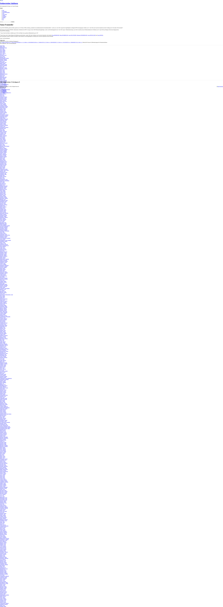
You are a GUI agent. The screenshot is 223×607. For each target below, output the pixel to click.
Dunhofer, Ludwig (3, 315)
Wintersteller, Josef (3, 161)
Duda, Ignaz (2, 283)
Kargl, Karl (2, 76)
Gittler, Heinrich (3, 360)
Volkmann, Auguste (3, 300)
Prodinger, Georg (3, 389)
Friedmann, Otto (3, 173)
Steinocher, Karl (3, 547)
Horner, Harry (2, 136)
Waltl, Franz (2, 95)
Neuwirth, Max (3, 464)
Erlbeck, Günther (3, 599)
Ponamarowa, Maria (3, 169)
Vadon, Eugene (3, 248)
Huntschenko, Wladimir (4, 259)
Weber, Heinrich (3, 418)
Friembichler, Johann (4, 106)
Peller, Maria (2, 270)
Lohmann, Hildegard (4, 406)
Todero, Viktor (2, 232)
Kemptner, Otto (3, 352)
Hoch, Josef (2, 280)
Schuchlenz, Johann (3, 228)
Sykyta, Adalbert (3, 264)
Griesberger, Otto (3, 62)
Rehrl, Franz (2, 147)
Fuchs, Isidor (2, 51)
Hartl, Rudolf (2, 400)
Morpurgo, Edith (3, 444)
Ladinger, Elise (3, 192)
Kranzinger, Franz (3, 163)
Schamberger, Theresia (4, 539)
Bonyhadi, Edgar (3, 490)
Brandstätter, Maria (3, 284)
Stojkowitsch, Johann (4, 387)
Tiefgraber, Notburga (4, 507)
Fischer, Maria (2, 314)
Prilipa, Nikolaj (3, 257)
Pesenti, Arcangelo (3, 286)
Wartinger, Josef (3, 396)
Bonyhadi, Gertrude (3, 491)
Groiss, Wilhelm (3, 104)
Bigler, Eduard (2, 452)
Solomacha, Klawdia (4, 244)
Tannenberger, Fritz (3, 424)
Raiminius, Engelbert (4, 574)
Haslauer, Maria (3, 501)
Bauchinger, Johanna (4, 198)
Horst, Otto (2, 340)
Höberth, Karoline (3, 156)
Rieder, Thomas (3, 100)
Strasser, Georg (3, 317)
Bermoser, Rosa (3, 561)
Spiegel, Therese (3, 470)
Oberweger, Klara (3, 271)
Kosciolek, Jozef (3, 222)
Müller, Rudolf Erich (4, 469)
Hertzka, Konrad (3, 377)
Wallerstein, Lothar (3, 119)
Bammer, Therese (3, 533)
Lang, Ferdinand (3, 546)
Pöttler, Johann (2, 331)
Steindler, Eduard (3, 423)
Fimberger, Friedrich (4, 335)
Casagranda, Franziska (4, 525)
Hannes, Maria (2, 193)
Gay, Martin (2, 290)
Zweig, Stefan (2, 239)
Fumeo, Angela (3, 108)
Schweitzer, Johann (3, 325)
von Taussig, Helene (4, 371)
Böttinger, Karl (3, 384)
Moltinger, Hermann (3, 185)
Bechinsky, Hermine (4, 445)
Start (3, 10)
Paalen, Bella (2, 130)
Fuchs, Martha (2, 50)
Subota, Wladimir (3, 224)
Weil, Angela (2, 453)
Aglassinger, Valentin (4, 564)
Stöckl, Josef (2, 184)
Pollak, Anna (2, 489)
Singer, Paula (2, 476)
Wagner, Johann (3, 405)
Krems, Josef (2, 580)
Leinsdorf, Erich (3, 132)
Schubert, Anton (3, 606)
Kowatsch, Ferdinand (4, 226)
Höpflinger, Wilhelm (4, 217)
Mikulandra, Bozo (3, 223)
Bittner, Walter (2, 63)
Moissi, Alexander (3, 131)
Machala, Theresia (3, 309)
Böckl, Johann (2, 159)
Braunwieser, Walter (3, 404)
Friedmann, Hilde (3, 174)
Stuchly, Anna (2, 372)
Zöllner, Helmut (3, 409)
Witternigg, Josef (3, 354)
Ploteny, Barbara (3, 214)
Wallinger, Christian (3, 363)
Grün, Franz (2, 45)
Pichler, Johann (3, 504)
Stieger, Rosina (3, 410)
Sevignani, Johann (3, 99)
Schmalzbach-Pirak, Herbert (5, 427)
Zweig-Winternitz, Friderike (5, 238)
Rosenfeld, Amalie (3, 468)
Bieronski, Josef (3, 291)
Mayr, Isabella (2, 416)
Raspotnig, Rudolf (3, 534)
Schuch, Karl (2, 304)
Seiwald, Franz (3, 321)
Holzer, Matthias (3, 382)
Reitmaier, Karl (3, 569)
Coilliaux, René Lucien (4, 170)
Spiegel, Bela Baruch (4, 471)
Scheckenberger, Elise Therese (5, 413)
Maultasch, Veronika (4, 519)
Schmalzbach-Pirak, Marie (5, 428)
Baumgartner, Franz (3, 107)
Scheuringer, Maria (3, 306)
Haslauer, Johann (3, 500)
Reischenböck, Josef (4, 568)
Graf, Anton (2, 359)
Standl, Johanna (3, 518)
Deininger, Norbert (3, 197)
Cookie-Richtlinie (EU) (6, 92)
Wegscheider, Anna (3, 499)
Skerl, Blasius (2, 320)
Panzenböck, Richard (4, 344)
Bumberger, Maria (3, 557)
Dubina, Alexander (3, 260)
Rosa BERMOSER (55, 35)
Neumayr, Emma (3, 412)
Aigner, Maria (2, 220)
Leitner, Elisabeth (3, 531)
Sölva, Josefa (2, 527)
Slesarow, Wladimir (3, 255)
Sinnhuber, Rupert (3, 186)
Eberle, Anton (2, 585)
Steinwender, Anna (3, 540)
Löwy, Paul (2, 48)
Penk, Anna (2, 367)
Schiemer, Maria (3, 526)
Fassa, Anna (2, 521)
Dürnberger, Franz (3, 47)
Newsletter (4, 16)
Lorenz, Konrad (3, 356)
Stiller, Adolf (2, 522)
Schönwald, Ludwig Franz (5, 235)
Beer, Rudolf (2, 565)
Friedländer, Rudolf (3, 420)
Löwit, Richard (3, 375)
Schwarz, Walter (3, 451)
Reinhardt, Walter (3, 570)
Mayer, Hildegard (3, 154)
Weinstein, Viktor (3, 55)
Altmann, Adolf (3, 380)
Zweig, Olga (2, 293)
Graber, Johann (3, 341)
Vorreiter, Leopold (3, 60)
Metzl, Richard (3, 430)
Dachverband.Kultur (6, 89)
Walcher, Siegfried (3, 150)
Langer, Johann (3, 590)
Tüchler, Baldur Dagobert (4, 407)
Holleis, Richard (3, 595)
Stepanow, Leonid (3, 253)
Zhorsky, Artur (2, 514)
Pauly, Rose (2, 129)
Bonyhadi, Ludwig (3, 492)
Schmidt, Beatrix (3, 305)
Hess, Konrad (2, 167)
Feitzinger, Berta (3, 196)
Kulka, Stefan (2, 287)
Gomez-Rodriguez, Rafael (5, 225)
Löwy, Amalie (2, 474)
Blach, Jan (2, 383)
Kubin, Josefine (3, 515)
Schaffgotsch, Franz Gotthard (5, 240)
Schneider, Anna (3, 111)
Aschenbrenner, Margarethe (5, 316)
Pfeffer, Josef (2, 605)
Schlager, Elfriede (3, 152)
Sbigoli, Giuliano (3, 206)
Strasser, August (3, 602)
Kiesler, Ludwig (3, 462)
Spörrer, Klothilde (3, 151)
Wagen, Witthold (3, 485)
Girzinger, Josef (3, 323)
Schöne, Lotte (2, 126)
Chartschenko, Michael (4, 603)
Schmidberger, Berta (4, 179)
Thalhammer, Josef (3, 398)
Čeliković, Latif (3, 243)
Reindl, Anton (2, 556)
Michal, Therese (3, 87)
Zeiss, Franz (2, 250)
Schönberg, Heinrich (4, 604)
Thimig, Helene (3, 123)
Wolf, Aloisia (2, 388)
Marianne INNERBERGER (82, 35)
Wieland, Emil (2, 419)
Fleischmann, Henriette (4, 379)
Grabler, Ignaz (2, 334)
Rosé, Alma (2, 144)
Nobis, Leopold (3, 153)
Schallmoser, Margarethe (4, 230)
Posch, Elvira (2, 535)
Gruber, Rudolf (3, 536)
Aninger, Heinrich (3, 479)
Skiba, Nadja (2, 168)
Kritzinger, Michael (3, 357)
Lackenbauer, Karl (3, 275)
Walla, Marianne (3, 121)
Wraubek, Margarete (4, 466)
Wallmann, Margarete (4, 118)
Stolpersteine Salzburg (9, 3)
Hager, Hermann (3, 219)
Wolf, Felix (2, 94)
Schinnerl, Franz (3, 600)
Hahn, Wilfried (3, 78)
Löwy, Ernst (2, 56)
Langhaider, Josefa (3, 64)
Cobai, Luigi (2, 247)
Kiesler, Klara (2, 461)
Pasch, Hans (2, 70)
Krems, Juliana (3, 579)
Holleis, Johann (3, 524)
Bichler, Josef (2, 79)
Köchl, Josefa (2, 113)
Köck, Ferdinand (3, 537)
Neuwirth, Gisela (3, 465)
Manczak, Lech (3, 289)
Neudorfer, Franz (3, 273)
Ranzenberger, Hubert (4, 351)
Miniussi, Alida (3, 109)
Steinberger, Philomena (4, 265)
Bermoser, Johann (3, 562)
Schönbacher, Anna (3, 172)
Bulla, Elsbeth (2, 447)
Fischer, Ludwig (3, 473)
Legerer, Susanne (3, 548)
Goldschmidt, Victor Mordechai (6, 378)
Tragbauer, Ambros (3, 96)
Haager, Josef (2, 72)
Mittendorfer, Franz (3, 497)
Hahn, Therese (2, 195)
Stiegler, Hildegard (3, 303)
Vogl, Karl (2, 523)
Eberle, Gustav (3, 584)
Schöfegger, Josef (3, 506)
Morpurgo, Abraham (4, 446)
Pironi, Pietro (2, 207)
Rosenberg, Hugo (3, 421)
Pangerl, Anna (2, 529)
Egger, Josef (2, 417)
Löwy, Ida (2, 495)
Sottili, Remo (2, 205)
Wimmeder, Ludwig (3, 73)
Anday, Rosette (3, 139)
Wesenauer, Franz (3, 249)
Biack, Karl (2, 361)
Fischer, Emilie (3, 472)
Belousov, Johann (3, 542)
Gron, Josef (2, 358)
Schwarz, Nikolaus (3, 343)
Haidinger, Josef (3, 337)
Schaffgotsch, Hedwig (4, 127)
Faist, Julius (2, 231)
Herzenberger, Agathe (4, 583)
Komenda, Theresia (3, 277)
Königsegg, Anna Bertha (4, 180)
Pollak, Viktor (2, 435)
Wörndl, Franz (2, 88)
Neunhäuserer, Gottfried (4, 594)
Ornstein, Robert (3, 83)
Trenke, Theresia (3, 302)
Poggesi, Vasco (3, 203)
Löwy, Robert (2, 49)
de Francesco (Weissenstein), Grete (6, 294)
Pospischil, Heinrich (3, 149)
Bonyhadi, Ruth (3, 183)
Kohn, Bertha (2, 296)
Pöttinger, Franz (3, 543)
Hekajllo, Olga (2, 402)
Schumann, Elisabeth (4, 125)
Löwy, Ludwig (3, 53)
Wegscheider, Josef (3, 498)
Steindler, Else (2, 57)
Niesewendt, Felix (3, 101)
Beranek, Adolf (3, 187)
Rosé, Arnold (2, 145)
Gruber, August (3, 545)
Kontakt (3, 17)
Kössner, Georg (3, 103)
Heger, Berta (2, 158)
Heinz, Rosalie (2, 218)
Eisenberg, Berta (3, 443)
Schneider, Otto (3, 601)
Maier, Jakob (2, 102)
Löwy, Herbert (2, 494)
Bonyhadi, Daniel (3, 493)
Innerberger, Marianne (4, 558)
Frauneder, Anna (3, 553)
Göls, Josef (2, 503)
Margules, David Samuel (4, 146)
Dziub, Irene (2, 181)
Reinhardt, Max (3, 128)
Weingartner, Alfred (3, 408)
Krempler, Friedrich (3, 227)
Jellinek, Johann (3, 484)
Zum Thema (4, 14)
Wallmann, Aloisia (3, 262)
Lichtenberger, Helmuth (4, 576)
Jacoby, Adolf (2, 242)
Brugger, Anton (3, 390)
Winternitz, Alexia (3, 237)
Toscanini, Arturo (3, 122)
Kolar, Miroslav (3, 246)
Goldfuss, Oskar (3, 516)
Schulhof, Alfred (3, 434)
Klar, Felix (2, 454)
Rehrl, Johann (2, 190)
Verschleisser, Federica (4, 114)
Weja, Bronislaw (3, 350)
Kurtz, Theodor (3, 449)
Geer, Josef (2, 370)
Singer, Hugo (2, 477)
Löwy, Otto (2, 54)
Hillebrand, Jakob (3, 77)
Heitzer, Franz (2, 157)
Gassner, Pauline (3, 313)
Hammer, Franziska (3, 251)
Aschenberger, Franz (4, 395)
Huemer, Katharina (3, 532)
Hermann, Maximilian (4, 438)
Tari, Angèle (2, 182)
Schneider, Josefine (3, 376)
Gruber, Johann (3, 509)
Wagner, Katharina (3, 65)
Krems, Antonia (3, 581)
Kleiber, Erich (2, 134)
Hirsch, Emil (2, 178)
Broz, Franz (2, 339)
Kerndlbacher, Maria (4, 582)
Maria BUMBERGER (64, 35)
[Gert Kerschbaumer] (41, 42)
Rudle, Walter (2, 342)
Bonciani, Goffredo (3, 204)
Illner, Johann (2, 401)
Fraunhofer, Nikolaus (4, 508)
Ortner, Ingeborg (3, 411)
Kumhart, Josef (3, 330)
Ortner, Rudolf (2, 191)
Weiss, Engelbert (3, 554)
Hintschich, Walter (3, 348)
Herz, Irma (2, 373)
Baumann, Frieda (3, 586)
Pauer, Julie (2, 66)
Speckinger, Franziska (4, 213)
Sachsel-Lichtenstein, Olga (5, 426)
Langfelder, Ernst (3, 459)
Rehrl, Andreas (3, 381)
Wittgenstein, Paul (3, 116)
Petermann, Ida (3, 589)
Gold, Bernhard (3, 450)
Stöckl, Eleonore (3, 212)
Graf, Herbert (2, 137)
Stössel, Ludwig (3, 124)
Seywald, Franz (3, 202)
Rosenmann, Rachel (3, 458)
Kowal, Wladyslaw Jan (4, 245)
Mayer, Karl (2, 61)
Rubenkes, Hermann (4, 436)
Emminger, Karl (3, 567)
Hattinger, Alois (3, 544)
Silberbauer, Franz (3, 403)
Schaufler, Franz (3, 162)
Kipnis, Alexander (3, 135)
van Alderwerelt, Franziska (5, 422)
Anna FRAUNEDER (72, 35)
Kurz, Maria (2, 276)
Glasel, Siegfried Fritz (4, 425)
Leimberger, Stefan (3, 577)
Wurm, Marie (2, 299)
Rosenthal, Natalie (3, 488)
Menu (1, 8)
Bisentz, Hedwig (3, 93)
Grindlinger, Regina (3, 480)
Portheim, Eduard (3, 432)
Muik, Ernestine (3, 439)
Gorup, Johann (3, 598)
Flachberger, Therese (4, 552)
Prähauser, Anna (3, 560)
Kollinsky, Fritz (3, 208)
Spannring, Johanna (3, 266)
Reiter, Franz (2, 510)
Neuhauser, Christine (4, 272)
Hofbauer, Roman (3, 310)
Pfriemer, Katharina (3, 229)
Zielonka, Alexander (4, 285)
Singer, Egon (2, 475)
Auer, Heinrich (3, 559)
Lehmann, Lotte (3, 133)
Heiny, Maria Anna (3, 311)
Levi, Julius (2, 221)
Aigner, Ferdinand (3, 80)
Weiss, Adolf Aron (3, 433)
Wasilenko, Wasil (3, 252)
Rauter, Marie (2, 268)
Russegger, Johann (3, 189)
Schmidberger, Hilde (4, 200)
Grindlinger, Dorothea (4, 481)
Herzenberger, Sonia (4, 353)
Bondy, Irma (2, 455)
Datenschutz (4, 91)
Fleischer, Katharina (3, 298)
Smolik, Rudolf (3, 549)
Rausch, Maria (2, 366)
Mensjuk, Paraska (3, 292)
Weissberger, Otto (3, 201)
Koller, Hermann (3, 391)
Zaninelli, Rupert (3, 209)
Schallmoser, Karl (3, 563)
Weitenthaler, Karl (3, 326)
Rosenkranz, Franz (3, 591)
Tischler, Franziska (3, 112)
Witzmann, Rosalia (3, 362)
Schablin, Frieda (3, 374)
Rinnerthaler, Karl (3, 355)
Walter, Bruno (2, 117)
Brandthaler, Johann (3, 385)
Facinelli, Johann (3, 592)
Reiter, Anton (2, 597)
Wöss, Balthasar (3, 541)
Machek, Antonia (3, 148)
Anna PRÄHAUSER (92, 35)
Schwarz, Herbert (3, 267)
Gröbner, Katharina (3, 312)
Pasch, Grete (2, 69)
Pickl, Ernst (2, 177)
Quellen (3, 15)
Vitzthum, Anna (3, 364)
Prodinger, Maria (3, 513)
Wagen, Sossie (2, 486)
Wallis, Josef (2, 566)
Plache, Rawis (2, 258)
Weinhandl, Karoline (4, 261)
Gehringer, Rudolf (3, 105)
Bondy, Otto (2, 457)
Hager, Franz (2, 329)
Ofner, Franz (2, 397)
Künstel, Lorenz (3, 332)
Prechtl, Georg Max (3, 307)
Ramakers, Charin (3, 67)
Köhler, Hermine (3, 176)
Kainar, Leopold (3, 155)
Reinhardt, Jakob (3, 571)
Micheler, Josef (3, 199)
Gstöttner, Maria (3, 281)
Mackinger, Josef (3, 345)
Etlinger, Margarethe (4, 487)
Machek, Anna (2, 171)
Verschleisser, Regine (4, 115)
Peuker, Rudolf (3, 269)
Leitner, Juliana (3, 274)
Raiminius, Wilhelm (3, 572)
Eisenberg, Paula (3, 442)
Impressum (4, 90)
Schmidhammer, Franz (4, 349)
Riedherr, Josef (3, 328)
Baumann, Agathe (3, 587)
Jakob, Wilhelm (3, 386)
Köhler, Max (2, 175)
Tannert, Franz (2, 263)
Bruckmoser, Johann (4, 338)
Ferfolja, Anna (2, 110)
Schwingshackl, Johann (4, 58)
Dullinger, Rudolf (3, 282)
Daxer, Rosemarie (3, 517)
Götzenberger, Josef (3, 322)
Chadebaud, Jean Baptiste (5, 288)
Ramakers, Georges (3, 68)
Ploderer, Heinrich (3, 85)
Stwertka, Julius (3, 140)
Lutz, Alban (2, 575)
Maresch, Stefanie (3, 308)
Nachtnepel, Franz (3, 234)
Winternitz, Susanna (3, 236)
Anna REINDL (100, 35)
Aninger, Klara (3, 478)
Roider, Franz (2, 327)
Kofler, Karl (2, 297)
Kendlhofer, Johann (3, 241)
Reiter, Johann (2, 394)
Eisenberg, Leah (3, 431)
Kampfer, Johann (3, 216)
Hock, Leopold (3, 336)
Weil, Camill (2, 295)
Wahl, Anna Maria (3, 511)
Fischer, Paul (2, 141)
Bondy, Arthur (2, 456)
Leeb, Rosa (2, 512)
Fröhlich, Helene (3, 588)
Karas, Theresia (3, 368)
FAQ (3, 13)
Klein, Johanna (3, 448)
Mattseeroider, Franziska (4, 538)
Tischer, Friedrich (3, 319)
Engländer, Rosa (3, 440)
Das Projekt (4, 11)
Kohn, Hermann (3, 467)
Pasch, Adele (2, 71)
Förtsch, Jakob (2, 593)
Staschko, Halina (3, 254)
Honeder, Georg (3, 194)
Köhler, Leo (2, 441)
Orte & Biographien (6, 12)
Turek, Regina (2, 530)
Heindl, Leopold (3, 164)
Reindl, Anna (2, 555)
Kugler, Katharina (3, 578)
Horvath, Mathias (3, 333)
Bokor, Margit (2, 138)
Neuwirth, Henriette (3, 463)
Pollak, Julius (2, 46)
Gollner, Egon (2, 166)
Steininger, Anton (3, 98)
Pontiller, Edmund (3, 59)
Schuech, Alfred (3, 365)
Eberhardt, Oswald (3, 86)
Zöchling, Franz (3, 160)
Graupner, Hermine (3, 318)
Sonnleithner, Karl (3, 520)
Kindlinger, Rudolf (3, 215)
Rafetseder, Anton (3, 502)
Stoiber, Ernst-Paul (3, 399)
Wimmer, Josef (2, 393)
